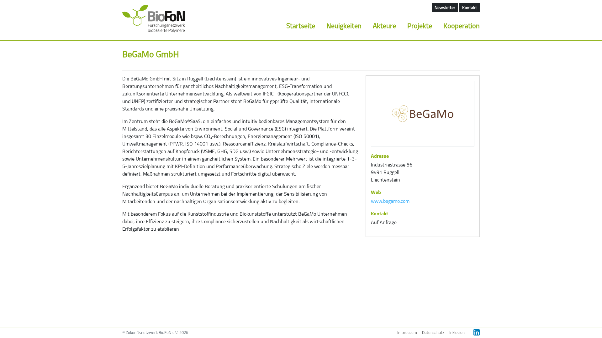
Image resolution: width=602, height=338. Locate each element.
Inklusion (457, 333)
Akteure (384, 26)
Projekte (419, 26)
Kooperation (461, 26)
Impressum (407, 333)
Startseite (300, 26)
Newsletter (445, 8)
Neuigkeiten (344, 26)
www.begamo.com (390, 201)
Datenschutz (433, 333)
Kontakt (469, 8)
